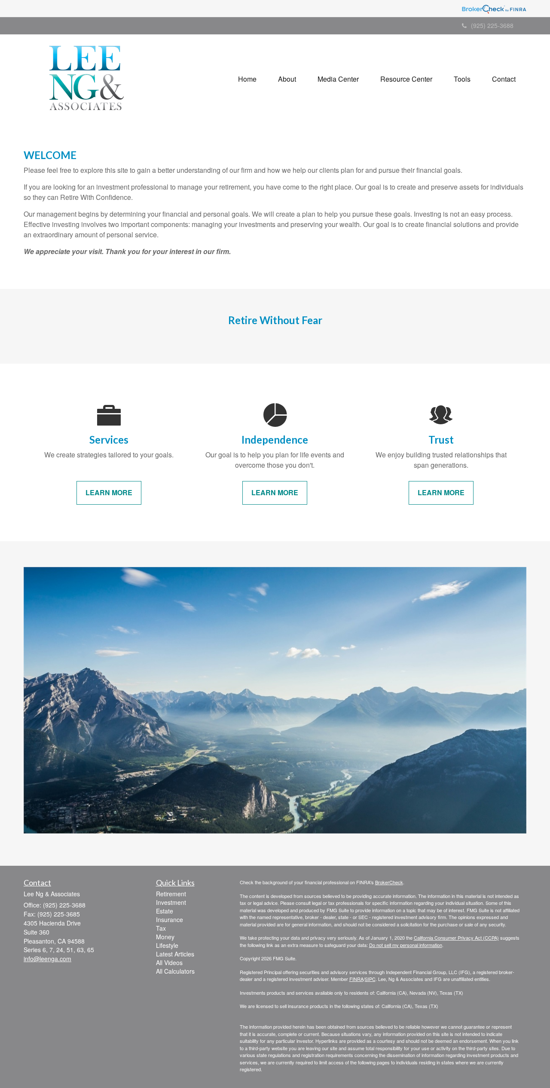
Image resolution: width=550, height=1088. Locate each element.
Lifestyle (167, 945)
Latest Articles (175, 954)
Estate (164, 911)
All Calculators (175, 971)
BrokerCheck (389, 882)
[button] (287, 79)
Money (165, 936)
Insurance (169, 919)
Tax (161, 928)
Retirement (171, 893)
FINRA (356, 978)
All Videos (169, 962)
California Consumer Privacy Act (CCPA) (456, 937)
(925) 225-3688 (492, 25)
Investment (171, 902)
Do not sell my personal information (405, 944)
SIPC (370, 978)
